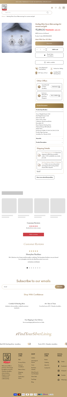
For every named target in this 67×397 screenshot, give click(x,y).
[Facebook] (59, 366)
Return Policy (21, 369)
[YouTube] (59, 375)
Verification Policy (21, 377)
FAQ (19, 359)
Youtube (63, 375)
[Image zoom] (17, 38)
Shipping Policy (20, 373)
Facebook (63, 366)
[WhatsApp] (59, 380)
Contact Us (47, 367)
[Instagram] (59, 371)
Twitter (63, 361)
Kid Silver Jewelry (33, 368)
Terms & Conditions (21, 366)
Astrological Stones (34, 361)
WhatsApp (64, 379)
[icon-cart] (60, 7)
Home (3, 16)
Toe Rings (33, 379)
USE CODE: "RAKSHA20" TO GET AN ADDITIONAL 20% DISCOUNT (33, 1)
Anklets (33, 357)
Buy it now (49, 43)
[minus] (37, 49)
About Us (46, 365)
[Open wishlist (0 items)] (56, 8)
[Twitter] (59, 362)
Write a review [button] (33, 234)
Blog (32, 382)
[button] (55, 50)
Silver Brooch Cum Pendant (34, 373)
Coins (32, 365)
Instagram (63, 370)
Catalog (46, 362)
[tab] (27, 267)
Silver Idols (34, 376)
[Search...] (47, 12)
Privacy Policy (21, 362)
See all (38, 171)
